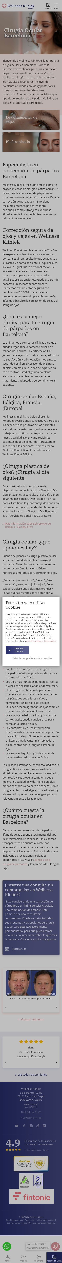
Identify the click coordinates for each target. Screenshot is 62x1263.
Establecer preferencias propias (32, 658)
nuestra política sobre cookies (41, 641)
